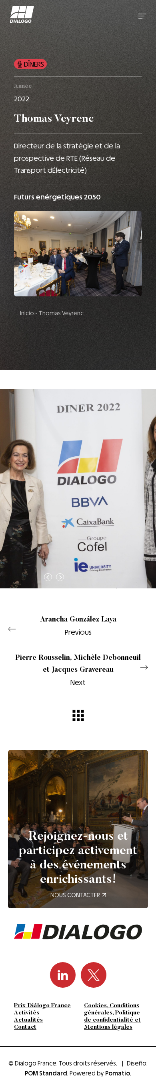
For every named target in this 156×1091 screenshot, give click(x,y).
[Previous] (48, 577)
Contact (25, 1027)
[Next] (60, 577)
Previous (78, 626)
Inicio (27, 313)
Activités (26, 1013)
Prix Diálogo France (42, 1006)
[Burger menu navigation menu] (142, 15)
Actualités (28, 1020)
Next (78, 671)
